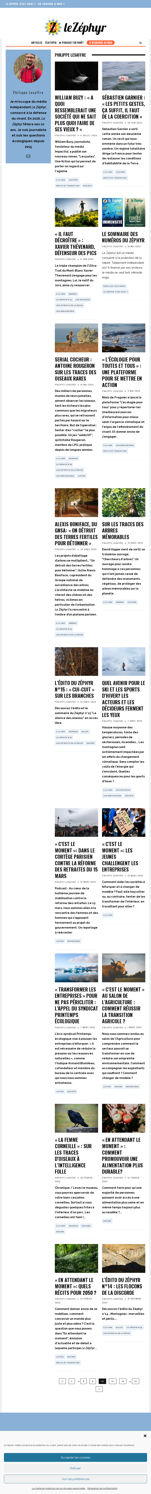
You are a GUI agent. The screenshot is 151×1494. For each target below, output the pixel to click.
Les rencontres (65, 311)
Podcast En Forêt (72, 43)
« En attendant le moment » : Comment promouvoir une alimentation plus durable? (122, 1155)
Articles (36, 43)
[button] (145, 1436)
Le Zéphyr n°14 (64, 300)
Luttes (81, 476)
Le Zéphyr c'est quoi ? (115, 292)
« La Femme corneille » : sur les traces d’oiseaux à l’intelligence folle (73, 1155)
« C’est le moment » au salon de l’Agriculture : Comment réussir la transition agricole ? (123, 1005)
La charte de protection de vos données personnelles (58, 1488)
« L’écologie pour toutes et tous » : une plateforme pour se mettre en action (122, 372)
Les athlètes (83, 300)
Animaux (73, 458)
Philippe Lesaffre (65, 135)
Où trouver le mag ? (51, 3)
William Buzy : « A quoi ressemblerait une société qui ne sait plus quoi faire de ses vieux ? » (75, 113)
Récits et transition (67, 186)
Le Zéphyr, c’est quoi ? (21, 3)
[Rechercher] (140, 42)
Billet (85, 731)
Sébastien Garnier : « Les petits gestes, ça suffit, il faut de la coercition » (123, 107)
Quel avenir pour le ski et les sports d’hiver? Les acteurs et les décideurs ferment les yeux (123, 698)
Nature (90, 743)
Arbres (73, 294)
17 (135, 1381)
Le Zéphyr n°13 (64, 629)
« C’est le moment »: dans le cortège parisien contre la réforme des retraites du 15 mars (76, 859)
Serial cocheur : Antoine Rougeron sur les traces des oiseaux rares (75, 369)
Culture (73, 180)
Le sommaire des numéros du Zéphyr (123, 237)
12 (123, 1381)
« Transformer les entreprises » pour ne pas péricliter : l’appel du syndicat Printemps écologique (76, 1005)
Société (87, 186)
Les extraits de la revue (69, 305)
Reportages (73, 941)
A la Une (60, 180)
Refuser (75, 1468)
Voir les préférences (75, 1479)
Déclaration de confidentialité (102, 1488)
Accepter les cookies (75, 1457)
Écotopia (50, 43)
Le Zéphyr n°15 (64, 464)
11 (112, 1381)
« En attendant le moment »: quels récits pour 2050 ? (75, 1286)
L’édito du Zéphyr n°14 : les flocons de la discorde (122, 1286)
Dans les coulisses (114, 286)
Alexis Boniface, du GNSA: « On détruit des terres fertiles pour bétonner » (76, 533)
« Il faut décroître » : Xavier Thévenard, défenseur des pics (76, 243)
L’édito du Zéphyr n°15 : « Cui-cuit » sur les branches (74, 689)
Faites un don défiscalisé (22, 11)
